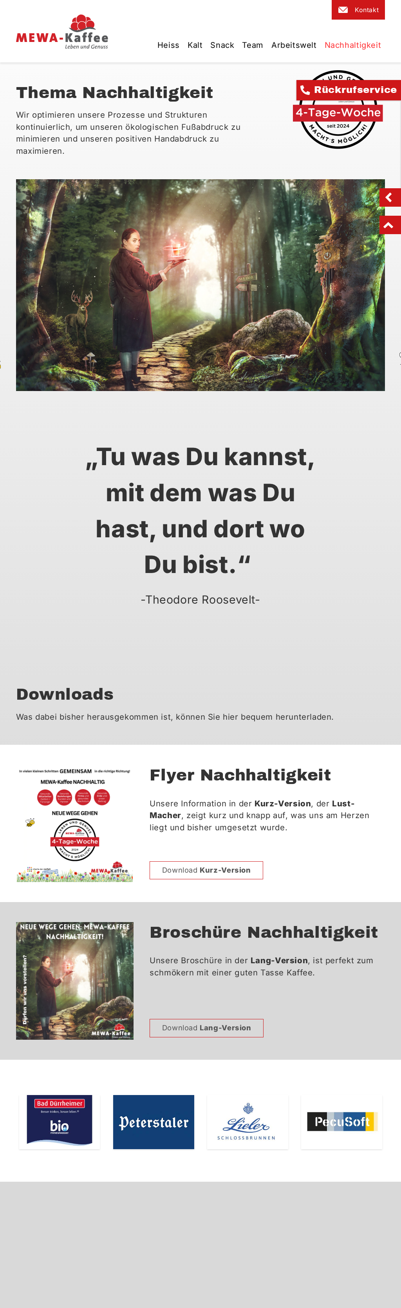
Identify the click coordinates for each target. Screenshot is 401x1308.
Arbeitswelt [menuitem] (294, 45)
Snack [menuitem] (222, 45)
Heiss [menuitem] (168, 45)
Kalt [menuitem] (195, 45)
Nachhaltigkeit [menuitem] (353, 45)
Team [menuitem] (252, 45)
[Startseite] (62, 31)
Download (206, 870)
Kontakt (367, 10)
